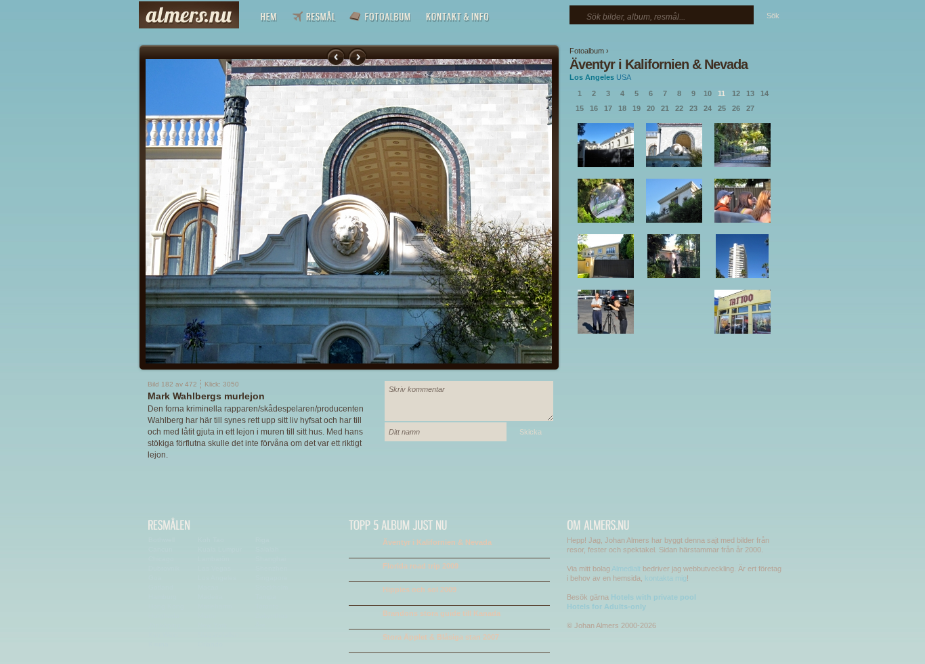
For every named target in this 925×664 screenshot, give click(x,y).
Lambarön (214, 558)
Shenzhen (271, 568)
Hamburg (162, 596)
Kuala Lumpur (220, 549)
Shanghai (270, 558)
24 (708, 108)
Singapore (271, 577)
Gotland (160, 587)
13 (750, 93)
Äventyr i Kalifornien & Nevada (658, 64)
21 (665, 108)
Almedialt (626, 569)
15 (580, 108)
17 (608, 108)
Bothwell (161, 540)
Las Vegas (214, 568)
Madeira (210, 596)
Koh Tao (211, 540)
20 (651, 108)
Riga (262, 540)
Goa (155, 577)
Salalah (267, 549)
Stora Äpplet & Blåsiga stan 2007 (441, 637)
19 (636, 108)
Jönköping (164, 625)
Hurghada (163, 615)
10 (708, 93)
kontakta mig (666, 578)
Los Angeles (591, 77)
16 (594, 108)
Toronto (267, 606)
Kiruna (158, 644)
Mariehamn (215, 606)
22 (679, 108)
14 (764, 93)
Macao (208, 587)
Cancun (160, 549)
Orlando (210, 644)
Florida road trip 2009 (420, 566)
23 (693, 108)
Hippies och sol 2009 (419, 589)
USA (623, 77)
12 (736, 93)
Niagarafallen (218, 634)
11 (721, 93)
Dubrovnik (163, 568)
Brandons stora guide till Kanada (441, 613)
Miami (206, 615)
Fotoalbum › (589, 51)
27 (750, 108)
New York (212, 625)
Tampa (265, 596)
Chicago (161, 558)
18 (622, 108)
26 (736, 108)
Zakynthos (271, 615)
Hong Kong (166, 606)
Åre (260, 625)
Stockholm (271, 587)
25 (722, 108)
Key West (163, 634)
